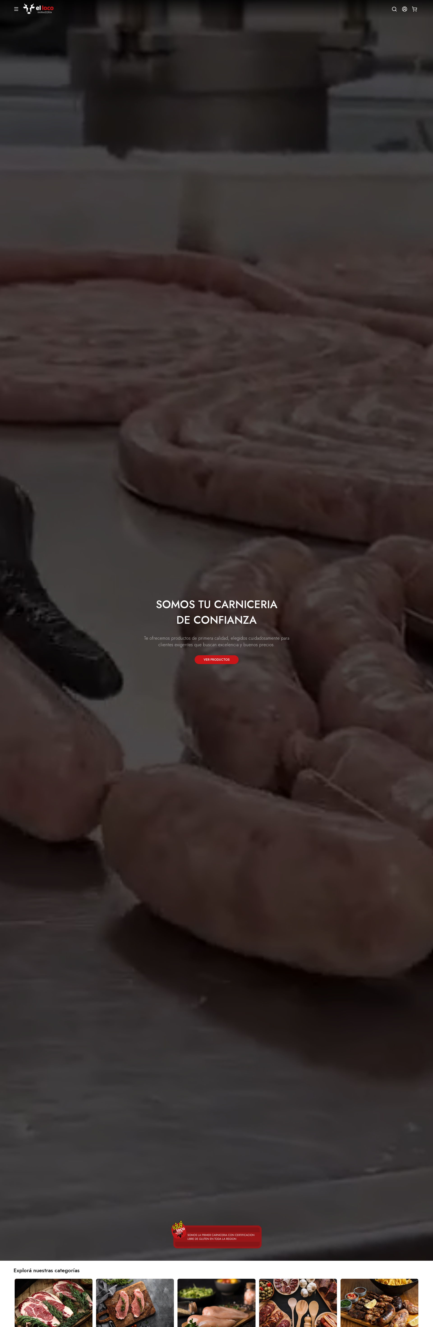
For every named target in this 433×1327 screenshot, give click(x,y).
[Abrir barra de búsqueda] (392, 9)
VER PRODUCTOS (217, 659)
